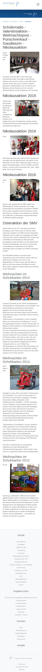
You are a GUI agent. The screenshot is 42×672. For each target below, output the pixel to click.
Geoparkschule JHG (21, 559)
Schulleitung (21, 550)
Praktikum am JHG (21, 570)
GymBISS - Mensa (21, 615)
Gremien (14, 21)
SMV (21, 21)
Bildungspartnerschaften (21, 556)
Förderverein (21, 639)
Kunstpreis (21, 612)
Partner (21, 585)
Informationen (21, 542)
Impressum (21, 664)
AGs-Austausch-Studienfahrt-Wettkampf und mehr (21, 597)
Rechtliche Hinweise (22, 667)
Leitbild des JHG (21, 547)
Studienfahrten (21, 606)
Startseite (6, 21)
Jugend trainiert (21, 609)
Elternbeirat (21, 636)
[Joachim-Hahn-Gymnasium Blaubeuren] (11, 4)
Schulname (21, 553)
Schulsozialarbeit (21, 582)
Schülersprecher (21, 630)
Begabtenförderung (21, 562)
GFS (21, 576)
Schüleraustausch (21, 603)
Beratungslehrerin (21, 579)
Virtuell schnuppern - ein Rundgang (21, 565)
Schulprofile (21, 544)
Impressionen (21, 567)
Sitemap (21, 669)
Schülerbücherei (21, 600)
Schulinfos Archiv (21, 573)
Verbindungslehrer (21, 633)
